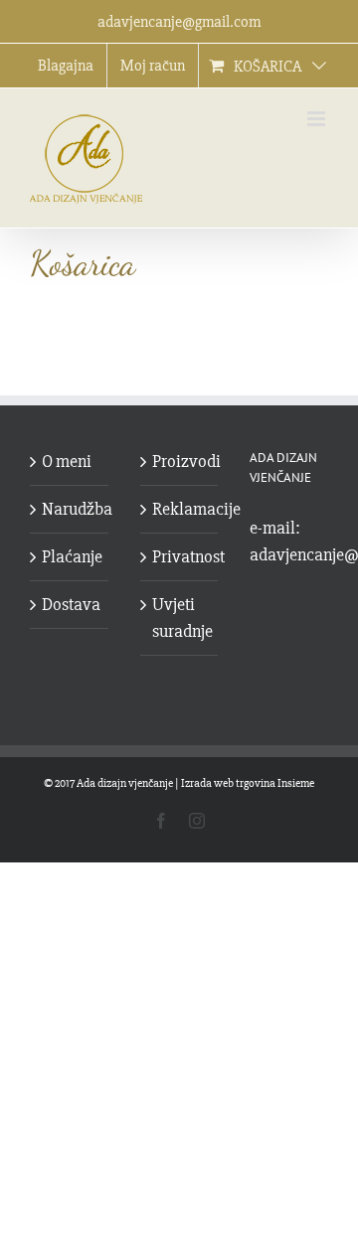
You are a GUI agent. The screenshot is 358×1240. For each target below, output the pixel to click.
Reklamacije (180, 509)
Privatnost (180, 556)
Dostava (70, 604)
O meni (66, 461)
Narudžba (70, 509)
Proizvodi (180, 461)
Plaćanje (70, 556)
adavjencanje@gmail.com (179, 22)
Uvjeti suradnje (180, 617)
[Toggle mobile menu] (317, 118)
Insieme (295, 783)
